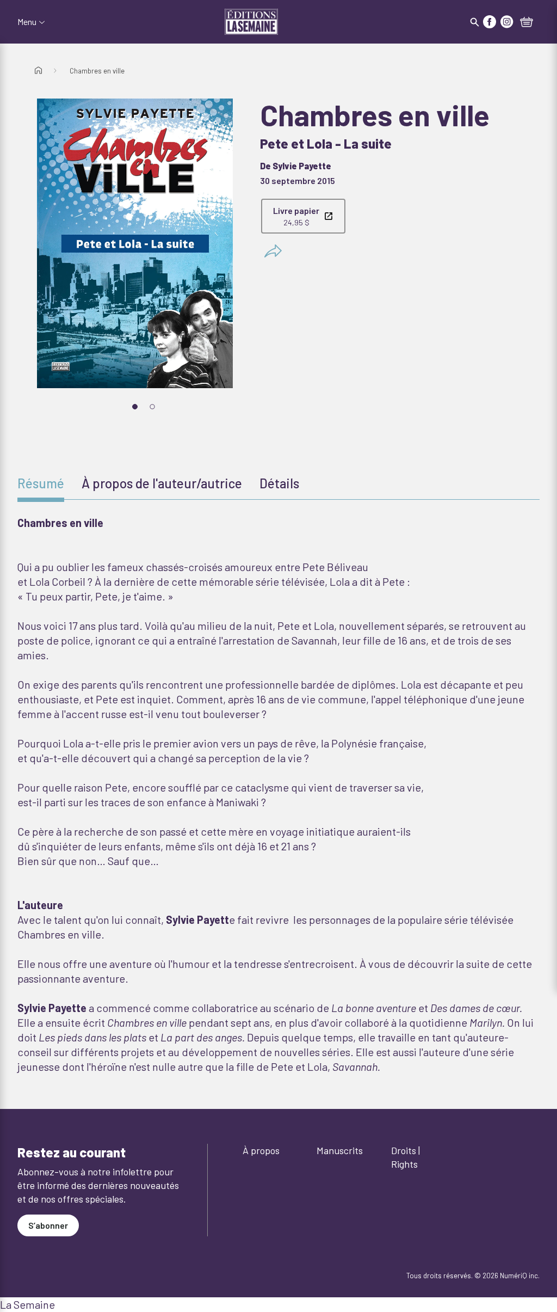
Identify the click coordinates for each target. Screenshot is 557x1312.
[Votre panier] (526, 23)
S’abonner (48, 1225)
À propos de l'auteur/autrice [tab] (162, 483)
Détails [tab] (279, 483)
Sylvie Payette (302, 166)
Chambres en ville (97, 70)
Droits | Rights (405, 1157)
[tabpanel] (278, 795)
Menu (26, 22)
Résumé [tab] (40, 483)
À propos (261, 1150)
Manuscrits (340, 1150)
